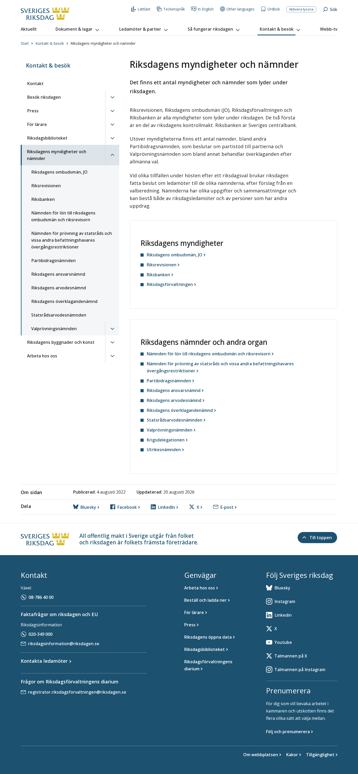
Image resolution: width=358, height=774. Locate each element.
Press (33, 111)
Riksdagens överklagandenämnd (64, 301)
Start (25, 43)
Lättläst (144, 9)
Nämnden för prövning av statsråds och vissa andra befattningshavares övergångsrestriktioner (71, 240)
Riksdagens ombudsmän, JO (59, 172)
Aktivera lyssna (301, 9)
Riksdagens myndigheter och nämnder (56, 155)
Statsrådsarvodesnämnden (58, 315)
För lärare (37, 124)
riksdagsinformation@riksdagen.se (63, 643)
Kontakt (35, 83)
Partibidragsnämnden (53, 260)
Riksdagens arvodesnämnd (58, 288)
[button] (78, 29)
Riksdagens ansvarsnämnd (58, 274)
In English (206, 9)
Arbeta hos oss (42, 356)
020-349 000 (40, 634)
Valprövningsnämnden (54, 328)
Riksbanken (43, 199)
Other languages (240, 9)
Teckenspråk (174, 9)
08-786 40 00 (41, 597)
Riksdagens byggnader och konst (60, 342)
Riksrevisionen (46, 186)
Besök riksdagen (44, 97)
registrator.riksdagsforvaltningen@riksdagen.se (77, 692)
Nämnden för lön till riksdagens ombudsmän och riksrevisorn (63, 216)
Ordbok (273, 9)
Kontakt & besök (49, 43)
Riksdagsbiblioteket (47, 138)
